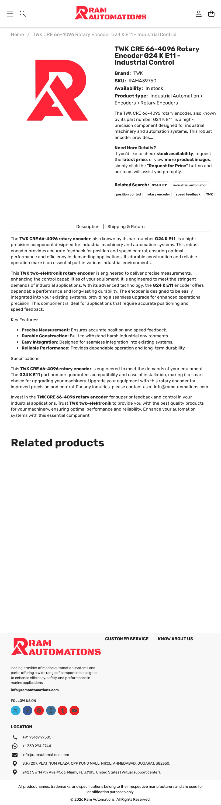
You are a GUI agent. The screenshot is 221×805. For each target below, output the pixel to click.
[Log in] (198, 14)
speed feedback (188, 194)
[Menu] (10, 14)
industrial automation (190, 185)
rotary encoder (158, 194)
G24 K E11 (160, 185)
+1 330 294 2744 (36, 746)
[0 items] (211, 14)
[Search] (23, 14)
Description (87, 226)
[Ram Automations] (110, 14)
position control (128, 194)
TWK (138, 73)
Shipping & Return (126, 226)
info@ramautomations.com (181, 386)
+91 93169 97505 (36, 737)
